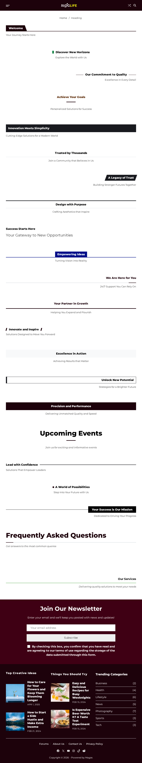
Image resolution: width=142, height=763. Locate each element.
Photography (104, 711)
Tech (99, 725)
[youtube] (68, 750)
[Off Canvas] (8, 5)
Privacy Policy (94, 743)
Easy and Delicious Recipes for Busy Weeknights (81, 690)
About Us (58, 743)
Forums (44, 743)
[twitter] (63, 750)
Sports (100, 718)
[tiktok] (78, 750)
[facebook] (58, 750)
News (99, 704)
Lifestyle (101, 697)
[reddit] (83, 750)
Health (100, 690)
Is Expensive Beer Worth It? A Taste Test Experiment (81, 717)
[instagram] (73, 750)
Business (101, 683)
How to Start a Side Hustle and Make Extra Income (36, 719)
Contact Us (75, 743)
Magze (88, 757)
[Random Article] (129, 5)
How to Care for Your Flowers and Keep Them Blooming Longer (36, 691)
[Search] (134, 5)
